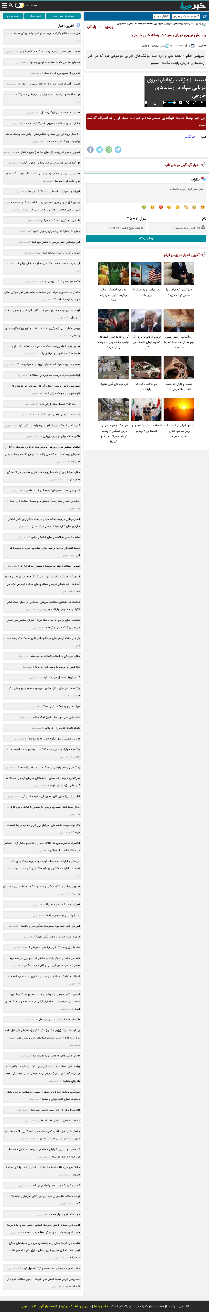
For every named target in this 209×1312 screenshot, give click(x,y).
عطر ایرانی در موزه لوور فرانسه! (63, 915)
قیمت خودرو (13, 16)
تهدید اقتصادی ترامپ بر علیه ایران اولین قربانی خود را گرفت (46, 94)
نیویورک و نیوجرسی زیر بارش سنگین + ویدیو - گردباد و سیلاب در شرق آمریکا (113, 433)
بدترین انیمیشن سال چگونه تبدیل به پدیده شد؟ (113, 295)
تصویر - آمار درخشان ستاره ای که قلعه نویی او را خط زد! (49, 84)
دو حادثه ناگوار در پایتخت (146, 387)
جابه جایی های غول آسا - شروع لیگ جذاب (56, 717)
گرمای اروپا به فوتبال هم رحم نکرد (61, 677)
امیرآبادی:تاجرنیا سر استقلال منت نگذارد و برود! (54, 191)
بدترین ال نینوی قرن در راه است (62, 73)
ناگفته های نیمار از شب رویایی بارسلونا (59, 281)
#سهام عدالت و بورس (186, 16)
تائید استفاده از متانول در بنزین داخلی (59, 1019)
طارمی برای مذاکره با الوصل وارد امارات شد (56, 1056)
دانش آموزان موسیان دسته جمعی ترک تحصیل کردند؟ (50, 1268)
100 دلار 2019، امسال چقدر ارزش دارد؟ (59, 404)
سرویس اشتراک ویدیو (76, 1306)
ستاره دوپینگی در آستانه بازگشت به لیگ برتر (55, 656)
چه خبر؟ (32, 5)
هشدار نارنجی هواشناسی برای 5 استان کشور (55, 537)
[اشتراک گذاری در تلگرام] (118, 153)
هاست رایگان (48, 1306)
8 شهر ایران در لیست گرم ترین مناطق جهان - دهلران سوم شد (179, 431)
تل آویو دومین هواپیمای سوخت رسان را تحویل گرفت (50, 163)
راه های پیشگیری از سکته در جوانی (60, 220)
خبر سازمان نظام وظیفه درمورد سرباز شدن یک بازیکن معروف (46, 33)
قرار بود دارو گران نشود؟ (113, 384)
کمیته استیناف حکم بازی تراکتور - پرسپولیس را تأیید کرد (49, 425)
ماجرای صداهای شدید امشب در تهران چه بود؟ (54, 62)
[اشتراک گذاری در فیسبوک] (90, 153)
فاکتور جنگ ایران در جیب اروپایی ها (60, 436)
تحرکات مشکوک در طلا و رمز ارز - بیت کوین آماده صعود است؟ (45, 976)
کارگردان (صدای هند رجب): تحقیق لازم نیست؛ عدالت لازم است (45, 501)
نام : (203, 218)
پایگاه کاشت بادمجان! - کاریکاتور (62, 728)
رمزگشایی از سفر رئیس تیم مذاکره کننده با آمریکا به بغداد (179, 342)
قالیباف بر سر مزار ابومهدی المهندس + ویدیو (146, 428)
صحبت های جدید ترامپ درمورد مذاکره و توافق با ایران (49, 51)
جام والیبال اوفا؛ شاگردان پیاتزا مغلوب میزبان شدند (52, 947)
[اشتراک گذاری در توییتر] (100, 153)
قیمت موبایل (35, 16)
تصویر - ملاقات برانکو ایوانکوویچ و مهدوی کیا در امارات (50, 566)
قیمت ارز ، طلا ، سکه (63, 16)
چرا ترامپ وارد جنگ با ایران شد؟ (146, 292)
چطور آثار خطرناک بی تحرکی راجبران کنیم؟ (56, 231)
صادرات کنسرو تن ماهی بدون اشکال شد (57, 415)
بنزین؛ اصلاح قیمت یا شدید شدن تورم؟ (58, 937)
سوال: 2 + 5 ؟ (136, 218)
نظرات (195, 179)
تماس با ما (101, 1306)
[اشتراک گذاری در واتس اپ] (109, 153)
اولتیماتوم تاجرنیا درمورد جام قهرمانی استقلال (55, 375)
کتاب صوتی (28, 1306)
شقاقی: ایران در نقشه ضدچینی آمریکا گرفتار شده (53, 123)
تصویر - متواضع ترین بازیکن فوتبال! (60, 112)
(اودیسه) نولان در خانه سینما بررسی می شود (55, 1110)
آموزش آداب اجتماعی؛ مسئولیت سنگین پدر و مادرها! (50, 926)
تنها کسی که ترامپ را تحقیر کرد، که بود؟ (179, 292)
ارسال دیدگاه (146, 238)
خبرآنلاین (190, 136)
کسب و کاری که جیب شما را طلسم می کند (179, 387)
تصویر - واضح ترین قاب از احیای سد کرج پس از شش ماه (48, 152)
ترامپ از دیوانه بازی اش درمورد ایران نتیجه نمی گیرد (146, 342)
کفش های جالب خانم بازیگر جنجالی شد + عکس (53, 490)
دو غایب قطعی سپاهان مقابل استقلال (59, 1121)
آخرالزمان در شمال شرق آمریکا (63, 904)
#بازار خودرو (161, 16)
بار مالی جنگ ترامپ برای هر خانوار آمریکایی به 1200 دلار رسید (46, 638)
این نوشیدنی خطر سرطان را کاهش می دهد (56, 242)
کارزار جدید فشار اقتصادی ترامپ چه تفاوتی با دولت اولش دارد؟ (113, 342)
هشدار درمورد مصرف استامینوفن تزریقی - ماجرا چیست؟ (48, 364)
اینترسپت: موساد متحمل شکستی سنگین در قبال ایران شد (48, 263)
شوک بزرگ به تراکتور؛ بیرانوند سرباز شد (58, 253)
